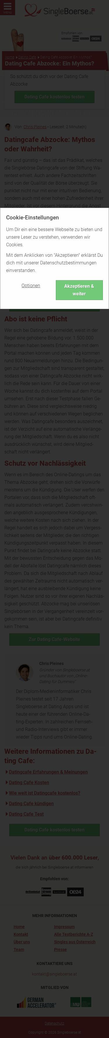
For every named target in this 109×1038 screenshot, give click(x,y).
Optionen (31, 285)
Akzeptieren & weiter (79, 290)
